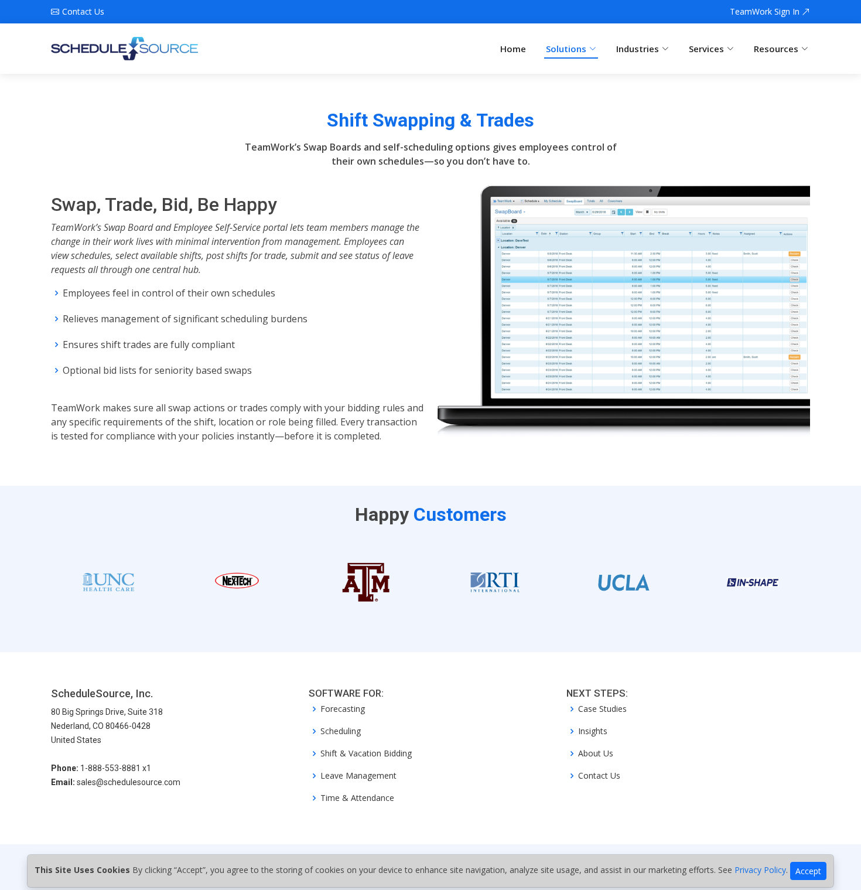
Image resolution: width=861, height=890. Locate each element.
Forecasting (342, 709)
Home (513, 48)
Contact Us (599, 776)
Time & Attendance (357, 798)
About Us (595, 753)
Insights (592, 731)
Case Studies (602, 709)
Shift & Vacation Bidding (366, 753)
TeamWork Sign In (766, 12)
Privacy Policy (760, 869)
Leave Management (358, 776)
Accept (808, 871)
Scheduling (340, 731)
